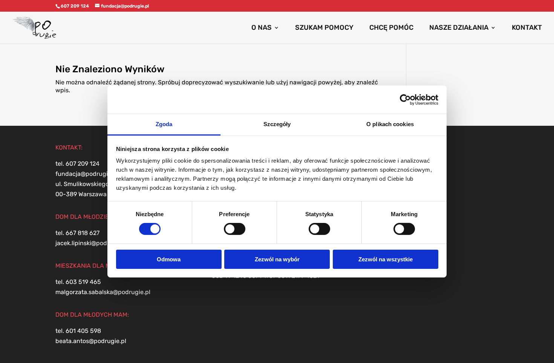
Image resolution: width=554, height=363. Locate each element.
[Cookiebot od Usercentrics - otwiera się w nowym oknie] (405, 99)
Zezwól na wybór (277, 259)
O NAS (261, 28)
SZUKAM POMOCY (324, 28)
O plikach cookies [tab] (390, 124)
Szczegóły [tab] (277, 124)
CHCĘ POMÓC (391, 28)
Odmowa (169, 259)
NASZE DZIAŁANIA (458, 28)
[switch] (234, 229)
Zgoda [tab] (164, 124)
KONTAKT (527, 28)
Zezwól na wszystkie (385, 259)
